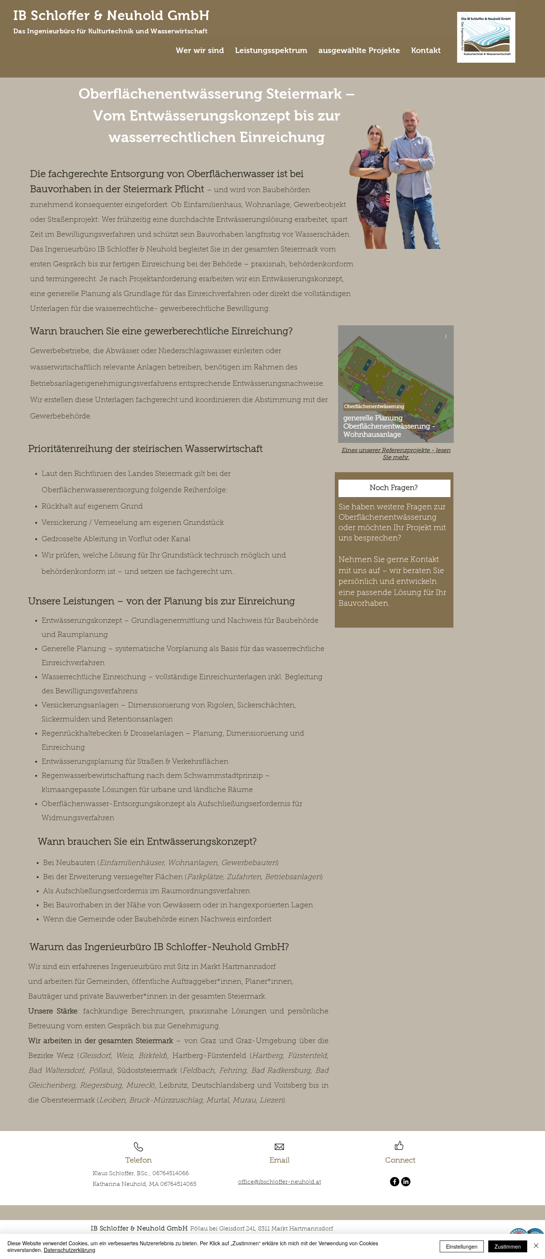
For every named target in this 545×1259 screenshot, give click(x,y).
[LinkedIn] (405, 1181)
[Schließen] (536, 1246)
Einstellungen (462, 1246)
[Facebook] (394, 1181)
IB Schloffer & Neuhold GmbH (111, 15)
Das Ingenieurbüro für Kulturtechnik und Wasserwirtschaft (110, 31)
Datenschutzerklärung (69, 1249)
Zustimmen (508, 1246)
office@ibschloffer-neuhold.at (279, 1182)
